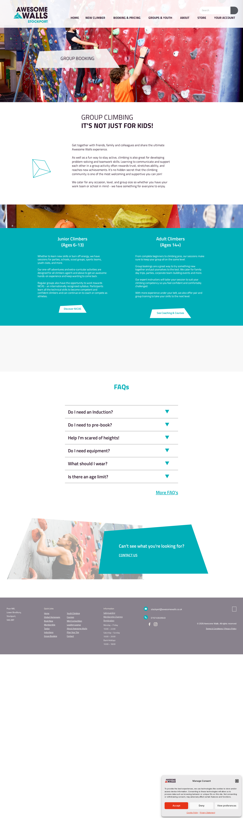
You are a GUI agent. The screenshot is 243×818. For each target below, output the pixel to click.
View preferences (226, 805)
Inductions (48, 632)
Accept (176, 805)
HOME (75, 17)
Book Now (48, 620)
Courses (70, 617)
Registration (108, 620)
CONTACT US (128, 555)
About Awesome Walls (77, 628)
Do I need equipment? (89, 450)
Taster (47, 628)
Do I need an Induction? (90, 411)
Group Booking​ (50, 636)
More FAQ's (167, 492)
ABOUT (184, 17)
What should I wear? (87, 463)
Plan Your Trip (73, 632)
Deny (201, 805)
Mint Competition (74, 620)
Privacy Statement (207, 813)
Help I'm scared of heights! (93, 437)
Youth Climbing (73, 613)
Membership (49, 624)
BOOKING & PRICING (126, 17)
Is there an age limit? (88, 476)
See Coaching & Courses (170, 313)
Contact (70, 636)
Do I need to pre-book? (90, 424)
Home (46, 613)
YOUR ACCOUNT (224, 17)
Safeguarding (109, 612)
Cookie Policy (192, 813)
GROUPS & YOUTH (160, 17)
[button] (236, 780)
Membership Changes (113, 616)
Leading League (74, 624)
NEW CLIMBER (95, 17)
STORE (201, 17)
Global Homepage (52, 617)
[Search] (234, 10)
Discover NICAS (72, 309)
